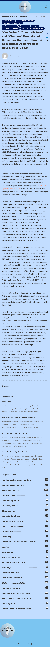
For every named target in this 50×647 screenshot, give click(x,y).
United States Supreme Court (16, 608)
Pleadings (6, 567)
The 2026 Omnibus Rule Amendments (18, 417)
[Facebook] (47, 34)
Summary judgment (11, 588)
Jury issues (7, 552)
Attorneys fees (9, 495)
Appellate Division (10, 490)
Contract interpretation (12, 23)
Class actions (8, 20)
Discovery (6, 537)
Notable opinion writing (13, 562)
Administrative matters (13, 485)
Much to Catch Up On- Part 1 (14, 452)
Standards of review (11, 28)
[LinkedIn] (47, 38)
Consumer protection (25, 20)
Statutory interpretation (14, 583)
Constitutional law (11, 516)
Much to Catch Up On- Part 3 (14, 433)
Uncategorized (9, 603)
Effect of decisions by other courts (16, 26)
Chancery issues (10, 506)
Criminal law (8, 531)
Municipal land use (11, 557)
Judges (35, 26)
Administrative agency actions (16, 480)
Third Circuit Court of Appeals (16, 598)
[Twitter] (47, 41)
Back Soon (6, 402)
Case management (11, 500)
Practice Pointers (10, 572)
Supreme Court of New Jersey (32, 28)
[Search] (45, 7)
